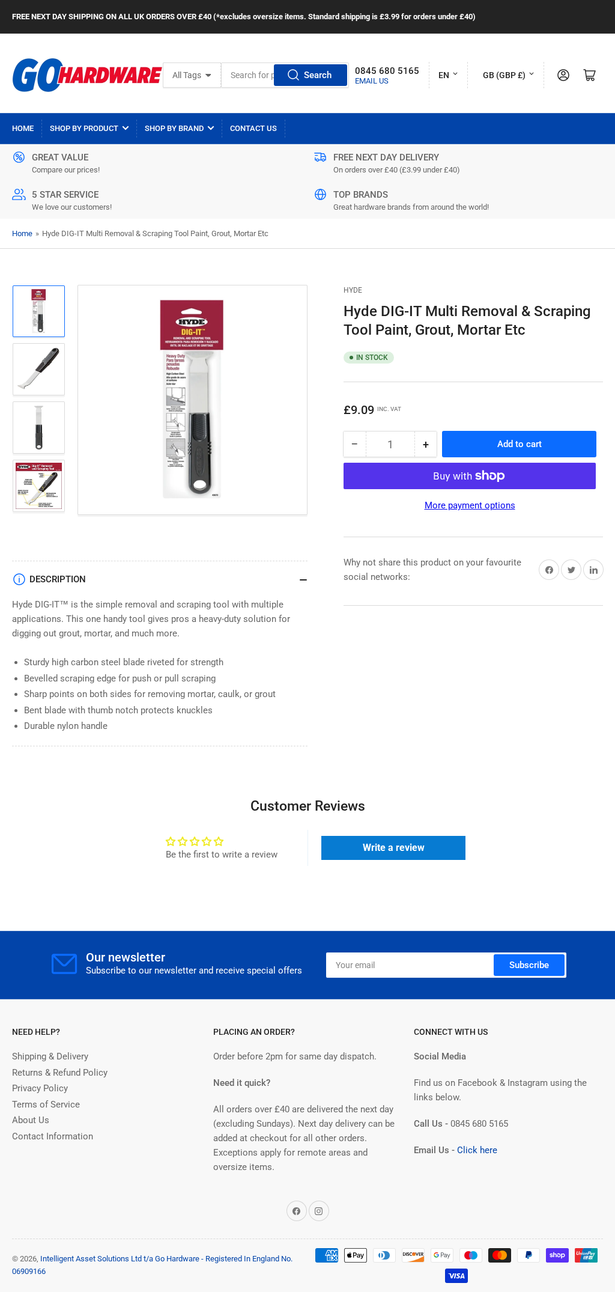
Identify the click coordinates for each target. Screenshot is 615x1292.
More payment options (470, 505)
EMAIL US (372, 80)
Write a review (394, 847)
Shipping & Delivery (50, 1056)
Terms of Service (46, 1104)
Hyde (353, 290)
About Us (30, 1120)
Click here (477, 1150)
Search (318, 75)
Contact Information (52, 1136)
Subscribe (529, 965)
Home (23, 128)
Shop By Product (84, 128)
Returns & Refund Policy (60, 1072)
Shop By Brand (174, 128)
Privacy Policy (40, 1088)
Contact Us (253, 128)
